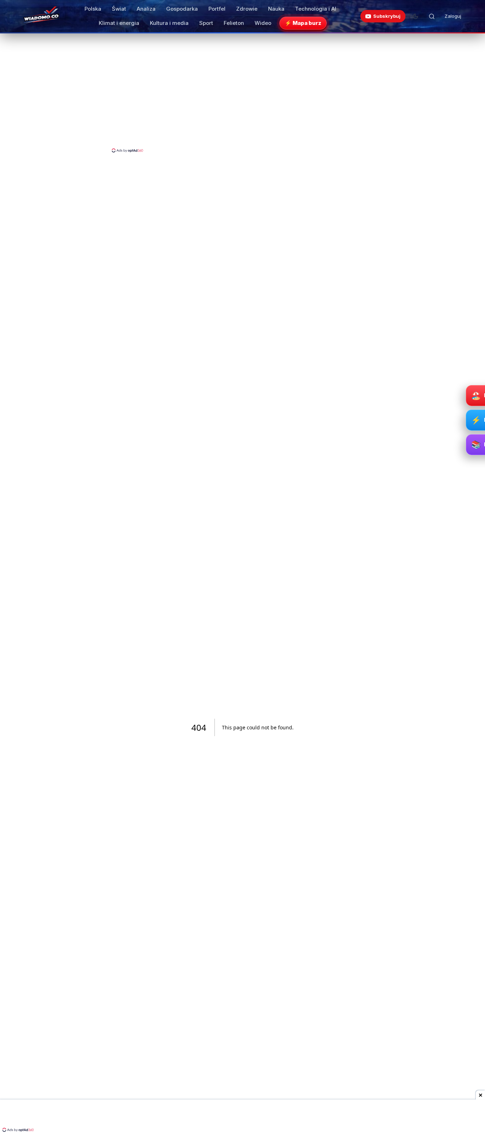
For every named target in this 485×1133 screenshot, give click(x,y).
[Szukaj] (431, 16)
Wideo (263, 23)
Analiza (146, 8)
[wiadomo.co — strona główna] (41, 16)
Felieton (234, 23)
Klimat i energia (119, 23)
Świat (119, 8)
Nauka (276, 8)
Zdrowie (246, 8)
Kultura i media (169, 23)
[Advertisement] (242, 94)
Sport (206, 23)
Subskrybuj (386, 16)
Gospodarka (182, 8)
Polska (93, 8)
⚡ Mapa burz (303, 23)
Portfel (216, 8)
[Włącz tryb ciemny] (415, 16)
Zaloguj (453, 16)
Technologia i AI (315, 8)
